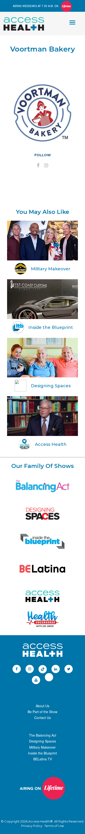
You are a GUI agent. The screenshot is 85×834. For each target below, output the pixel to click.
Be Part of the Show (42, 711)
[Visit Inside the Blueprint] (42, 541)
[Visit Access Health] (42, 596)
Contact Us (42, 717)
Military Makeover (42, 747)
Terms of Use (54, 826)
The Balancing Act (42, 735)
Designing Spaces (42, 741)
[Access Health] (26, 18)
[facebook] (38, 165)
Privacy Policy (31, 826)
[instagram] (46, 165)
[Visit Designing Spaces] (42, 513)
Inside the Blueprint (42, 753)
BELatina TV (42, 759)
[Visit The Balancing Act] (42, 486)
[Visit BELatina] (42, 569)
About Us (42, 705)
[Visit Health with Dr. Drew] (42, 619)
